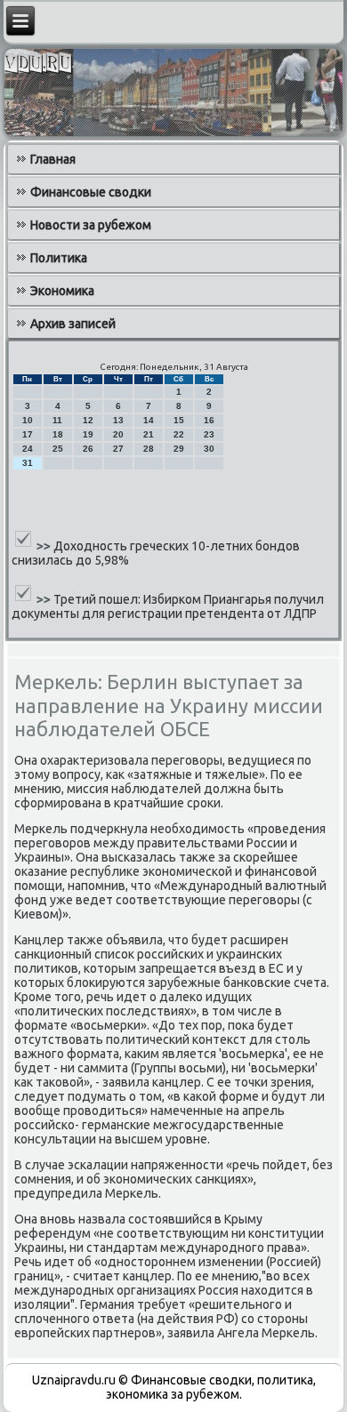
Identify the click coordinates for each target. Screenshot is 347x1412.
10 (27, 420)
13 (118, 420)
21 (148, 434)
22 (179, 434)
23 (209, 434)
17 (27, 434)
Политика (58, 258)
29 (179, 448)
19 (88, 434)
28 (148, 448)
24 (27, 448)
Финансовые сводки (90, 192)
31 (27, 463)
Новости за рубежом (90, 225)
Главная (53, 159)
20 (118, 434)
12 (88, 420)
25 (57, 448)
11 (57, 420)
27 (118, 448)
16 (209, 420)
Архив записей (73, 324)
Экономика (62, 291)
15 (179, 420)
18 (57, 434)
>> (44, 546)
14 (148, 420)
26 (88, 448)
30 (209, 448)
